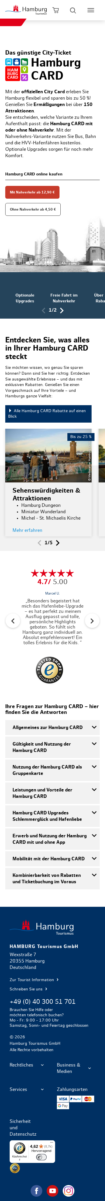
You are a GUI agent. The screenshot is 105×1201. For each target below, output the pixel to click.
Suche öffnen (73, 10)
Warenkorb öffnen (55, 10)
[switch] (41, 1157)
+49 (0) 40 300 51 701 (43, 1001)
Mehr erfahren (27, 530)
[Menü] (51, 1143)
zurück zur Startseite (52, 927)
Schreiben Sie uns (27, 989)
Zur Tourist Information (32, 980)
